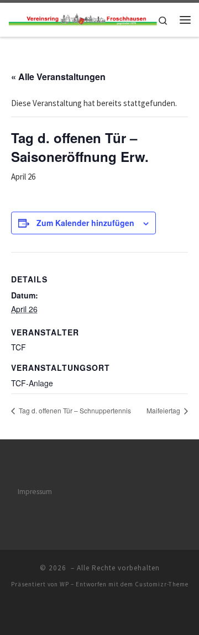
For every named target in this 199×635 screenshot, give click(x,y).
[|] (82, 19)
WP (64, 584)
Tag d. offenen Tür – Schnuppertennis (74, 410)
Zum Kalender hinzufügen (85, 222)
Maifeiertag (164, 410)
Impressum (35, 491)
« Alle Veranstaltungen (58, 76)
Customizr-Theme (161, 584)
